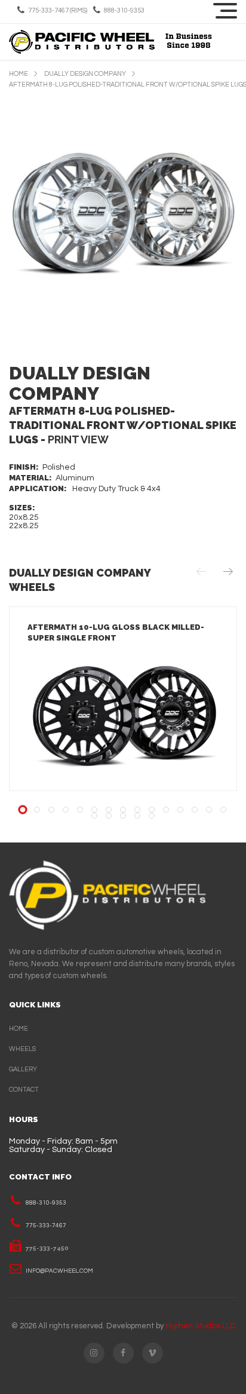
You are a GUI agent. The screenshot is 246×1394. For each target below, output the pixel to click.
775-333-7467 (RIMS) (57, 10)
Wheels (22, 1049)
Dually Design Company (85, 74)
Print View (78, 439)
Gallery (23, 1069)
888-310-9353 (124, 10)
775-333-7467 (46, 1225)
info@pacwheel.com (59, 1271)
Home (18, 74)
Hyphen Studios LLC (200, 1326)
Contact (24, 1089)
